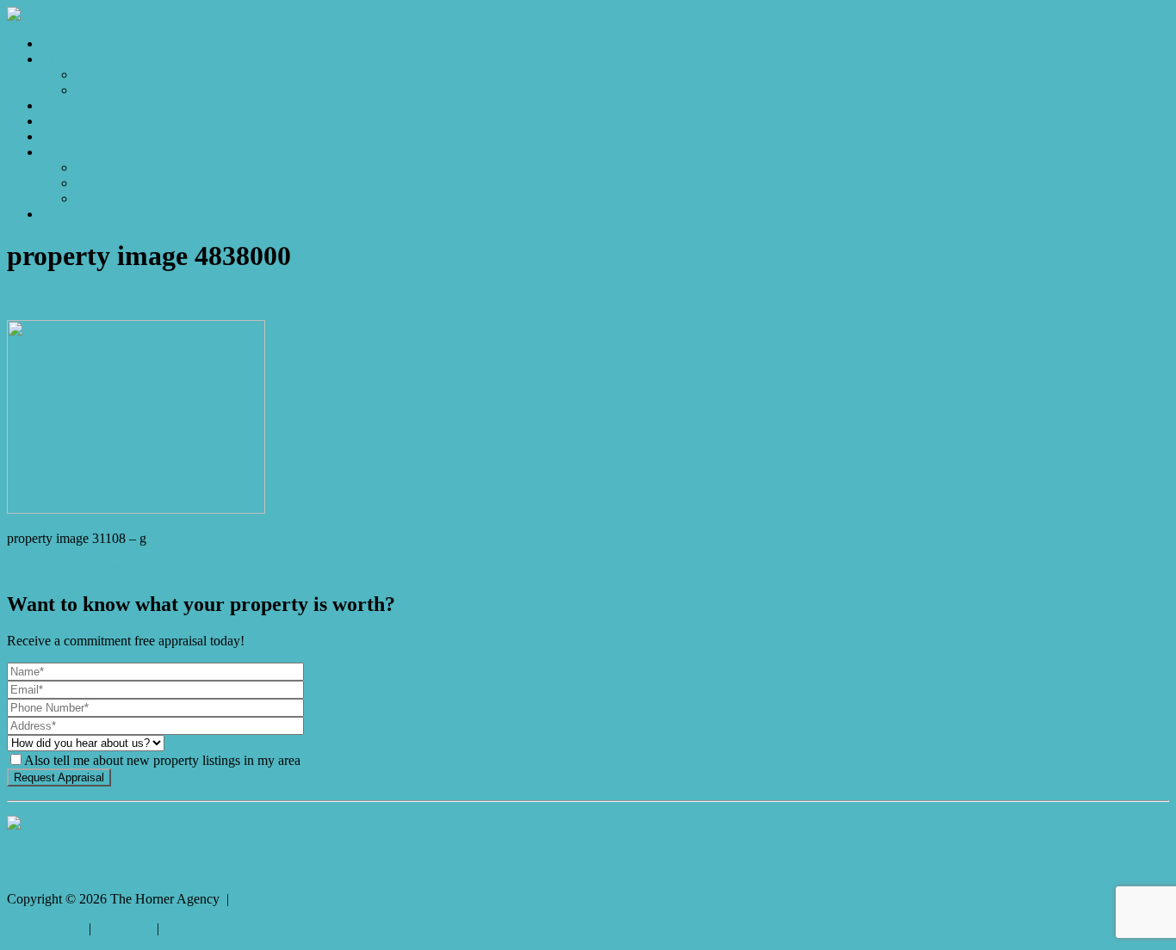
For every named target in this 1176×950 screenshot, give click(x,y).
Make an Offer (116, 90)
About (58, 152)
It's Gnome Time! (54, 840)
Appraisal (67, 121)
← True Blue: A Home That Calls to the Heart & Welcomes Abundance (201, 567)
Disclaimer (124, 928)
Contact (62, 214)
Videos (60, 136)
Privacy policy (46, 928)
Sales (55, 59)
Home (58, 43)
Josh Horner (120, 298)
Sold (53, 105)
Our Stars (101, 183)
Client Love (108, 198)
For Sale (98, 74)
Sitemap (185, 928)
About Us (102, 167)
